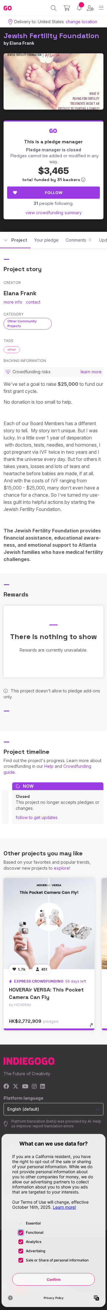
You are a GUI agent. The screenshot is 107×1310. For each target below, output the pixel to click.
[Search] (53, 8)
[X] (15, 1087)
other (11, 349)
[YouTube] (25, 1087)
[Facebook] (6, 1087)
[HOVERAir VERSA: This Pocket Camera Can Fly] (49, 923)
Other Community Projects (22, 323)
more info (13, 301)
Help (49, 766)
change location (81, 21)
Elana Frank (22, 43)
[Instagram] (34, 1087)
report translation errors (53, 1126)
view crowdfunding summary (54, 212)
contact (33, 301)
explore (61, 868)
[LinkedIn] (42, 1087)
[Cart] (66, 8)
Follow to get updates (37, 817)
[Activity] (79, 8)
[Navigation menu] (101, 8)
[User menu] (90, 8)
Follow (53, 192)
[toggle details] (93, 1027)
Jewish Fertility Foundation (51, 35)
